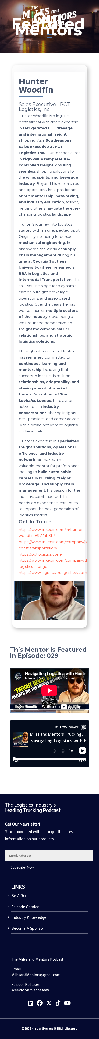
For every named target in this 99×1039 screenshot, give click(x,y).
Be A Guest (21, 895)
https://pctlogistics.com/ (40, 554)
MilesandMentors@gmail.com (35, 974)
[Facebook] (40, 1003)
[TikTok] (58, 1003)
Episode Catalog (25, 906)
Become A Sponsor (28, 928)
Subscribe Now (22, 867)
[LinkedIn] (30, 1003)
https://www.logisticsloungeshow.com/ (53, 572)
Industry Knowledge (29, 917)
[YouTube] (67, 1003)
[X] (49, 1003)
